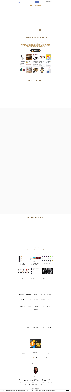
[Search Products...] (40, 30)
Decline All (64, 390)
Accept (68, 390)
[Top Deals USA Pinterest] (46, 1)
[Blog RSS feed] (33, 357)
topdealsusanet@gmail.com (37, 375)
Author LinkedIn (36, 376)
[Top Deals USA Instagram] (52, 1)
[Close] (70, 390)
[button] (35, 64)
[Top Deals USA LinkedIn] (49, 1)
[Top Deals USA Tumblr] (53, 1)
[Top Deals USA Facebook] (48, 1)
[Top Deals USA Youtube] (50, 1)
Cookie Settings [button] (60, 390)
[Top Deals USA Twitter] (47, 1)
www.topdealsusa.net (33, 363)
